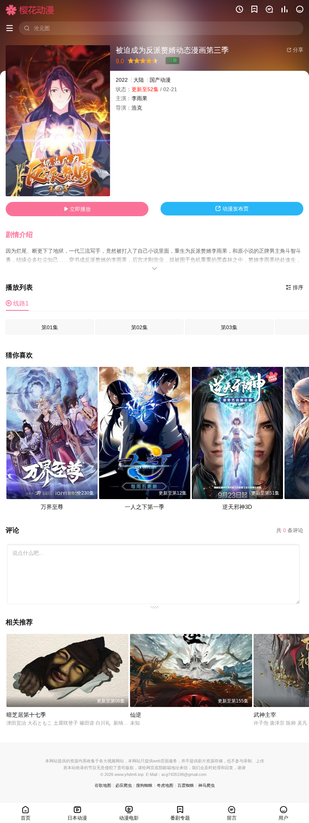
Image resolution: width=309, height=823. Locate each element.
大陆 (138, 80)
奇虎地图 (165, 785)
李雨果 (139, 98)
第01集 (49, 327)
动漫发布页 (232, 209)
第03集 (229, 327)
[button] (23, 235)
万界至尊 (52, 507)
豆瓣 (172, 60)
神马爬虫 (206, 785)
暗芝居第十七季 (26, 715)
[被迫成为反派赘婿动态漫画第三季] (58, 120)
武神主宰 (265, 715)
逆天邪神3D (237, 507)
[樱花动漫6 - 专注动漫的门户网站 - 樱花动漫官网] (30, 9)
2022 (122, 80)
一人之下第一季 (144, 507)
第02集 (139, 327)
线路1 (17, 303)
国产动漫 (160, 80)
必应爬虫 (123, 785)
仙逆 (135, 715)
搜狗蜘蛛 (144, 785)
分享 (295, 50)
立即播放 (77, 209)
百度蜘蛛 (185, 785)
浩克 (137, 108)
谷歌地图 (103, 785)
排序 (294, 287)
